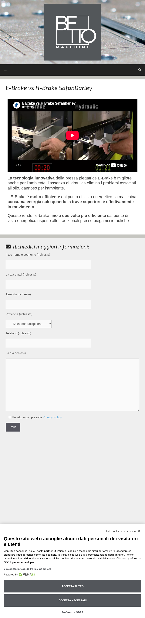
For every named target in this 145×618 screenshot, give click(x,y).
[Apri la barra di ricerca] (140, 70)
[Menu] (5, 70)
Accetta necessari (73, 600)
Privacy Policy (52, 417)
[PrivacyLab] (26, 574)
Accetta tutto (73, 586)
